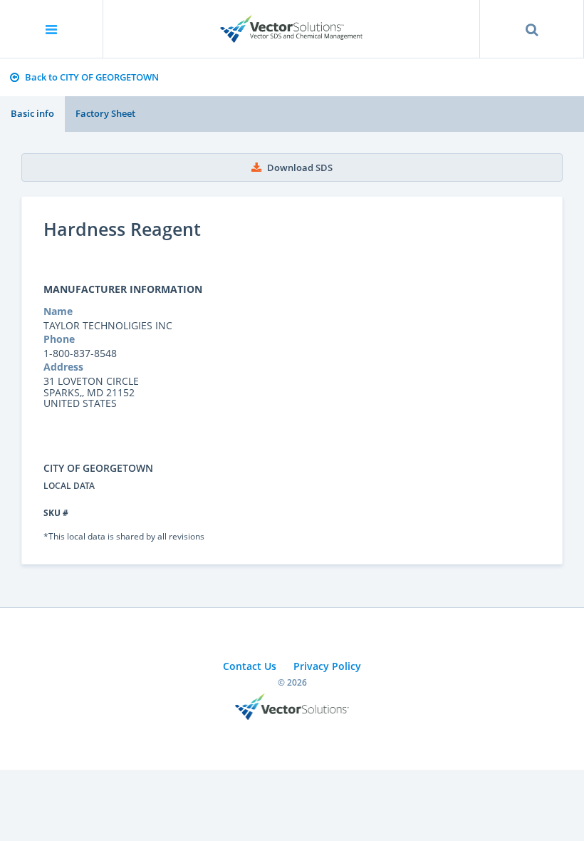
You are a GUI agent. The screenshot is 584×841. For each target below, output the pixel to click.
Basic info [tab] (32, 113)
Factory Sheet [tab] (105, 113)
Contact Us (249, 666)
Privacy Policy (327, 666)
